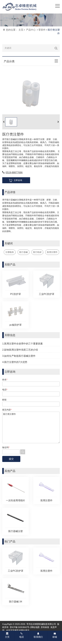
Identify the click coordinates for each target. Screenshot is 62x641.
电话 (21, 637)
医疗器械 (23, 252)
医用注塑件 (52, 252)
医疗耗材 (37, 252)
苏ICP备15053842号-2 (20, 627)
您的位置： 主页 (14, 30)
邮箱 (55, 637)
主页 (7, 637)
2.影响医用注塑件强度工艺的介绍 (20, 349)
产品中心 (31, 30)
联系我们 (38, 637)
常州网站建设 (23, 630)
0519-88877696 (14, 172)
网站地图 (35, 627)
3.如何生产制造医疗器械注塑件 (19, 356)
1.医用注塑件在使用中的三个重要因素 (22, 343)
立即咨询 (18, 180)
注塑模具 (9, 252)
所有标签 (45, 627)
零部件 (42, 30)
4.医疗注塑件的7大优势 (14, 362)
